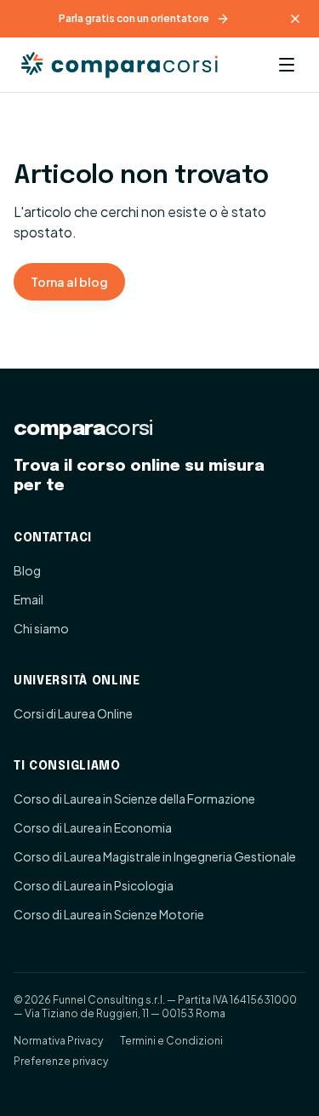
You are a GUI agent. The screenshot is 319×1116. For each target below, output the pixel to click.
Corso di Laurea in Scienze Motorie (109, 914)
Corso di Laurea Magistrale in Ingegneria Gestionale (155, 856)
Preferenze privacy (61, 1061)
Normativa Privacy (58, 1040)
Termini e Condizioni (171, 1040)
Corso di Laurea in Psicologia (94, 885)
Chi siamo (41, 628)
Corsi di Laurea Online (73, 713)
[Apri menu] (286, 64)
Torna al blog (69, 281)
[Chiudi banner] (295, 19)
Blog (27, 570)
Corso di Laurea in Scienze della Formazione (134, 798)
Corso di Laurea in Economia (93, 827)
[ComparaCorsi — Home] (122, 64)
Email (28, 599)
